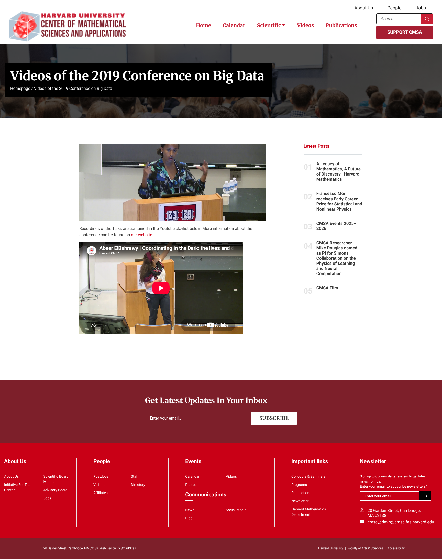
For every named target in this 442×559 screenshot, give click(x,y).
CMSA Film (327, 288)
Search (427, 19)
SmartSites (128, 548)
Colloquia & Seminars (308, 477)
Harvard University (330, 548)
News (189, 510)
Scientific (269, 25)
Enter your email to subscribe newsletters (393, 487)
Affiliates (100, 493)
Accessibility (396, 548)
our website (141, 234)
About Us (363, 8)
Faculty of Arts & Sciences (365, 548)
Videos (305, 25)
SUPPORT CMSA (404, 32)
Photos (190, 485)
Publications (341, 25)
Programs (299, 485)
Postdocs (100, 477)
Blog (188, 518)
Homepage (20, 88)
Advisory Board (55, 490)
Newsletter (300, 501)
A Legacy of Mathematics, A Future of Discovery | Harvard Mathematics (338, 171)
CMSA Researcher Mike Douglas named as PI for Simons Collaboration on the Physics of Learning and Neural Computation (336, 258)
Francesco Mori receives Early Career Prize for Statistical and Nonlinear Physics (339, 201)
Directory (138, 485)
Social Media (236, 510)
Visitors (99, 485)
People (394, 8)
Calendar (234, 25)
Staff (135, 477)
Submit (425, 495)
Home (203, 25)
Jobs (421, 8)
